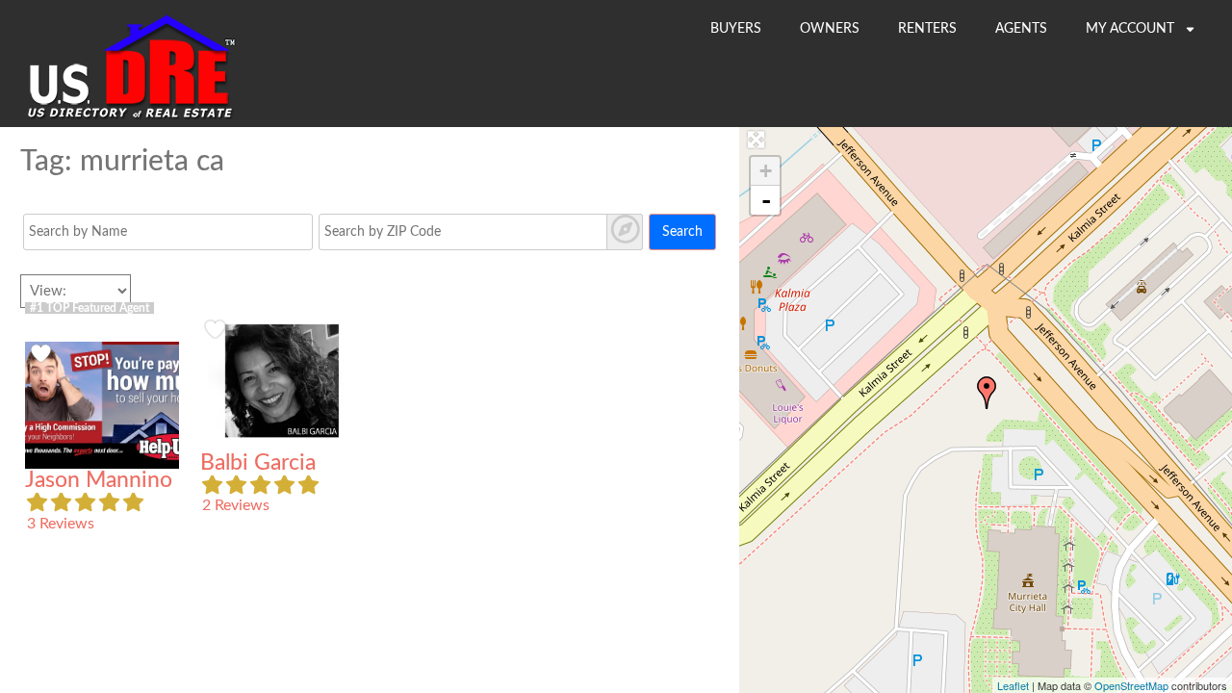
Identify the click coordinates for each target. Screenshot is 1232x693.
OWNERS (830, 29)
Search (682, 232)
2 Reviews (236, 505)
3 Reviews (60, 523)
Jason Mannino (98, 480)
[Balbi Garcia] (986, 392)
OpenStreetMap (1131, 685)
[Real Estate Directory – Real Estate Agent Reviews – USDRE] (131, 117)
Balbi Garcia (258, 463)
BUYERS (735, 29)
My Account (1132, 29)
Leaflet (1013, 685)
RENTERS (927, 29)
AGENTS (1021, 29)
